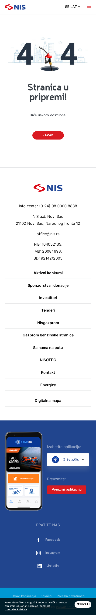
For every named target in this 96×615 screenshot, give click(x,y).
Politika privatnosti (71, 596)
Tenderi (48, 310)
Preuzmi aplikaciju (67, 489)
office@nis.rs (48, 233)
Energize (48, 385)
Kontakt (48, 373)
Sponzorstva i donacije (48, 285)
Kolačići (46, 596)
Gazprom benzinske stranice (48, 335)
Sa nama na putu (48, 348)
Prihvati (83, 604)
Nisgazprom (48, 323)
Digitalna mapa (48, 401)
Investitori (48, 298)
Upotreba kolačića (16, 609)
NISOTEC (48, 360)
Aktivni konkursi (48, 273)
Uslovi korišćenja (24, 596)
